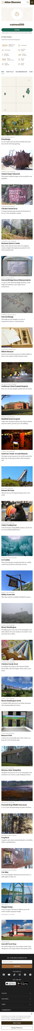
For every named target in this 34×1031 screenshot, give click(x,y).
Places (4, 993)
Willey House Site (8, 594)
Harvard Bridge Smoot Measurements (16, 280)
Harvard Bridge (7, 317)
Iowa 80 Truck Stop (8, 944)
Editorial (5, 999)
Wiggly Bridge (7, 907)
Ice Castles (5, 560)
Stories (31, 71)
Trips (3, 1004)
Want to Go (10, 71)
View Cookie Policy (16, 1019)
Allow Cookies (17, 1023)
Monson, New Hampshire (11, 770)
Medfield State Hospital (10, 419)
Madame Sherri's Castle (10, 243)
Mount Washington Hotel (11, 701)
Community (6, 1010)
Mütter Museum (7, 352)
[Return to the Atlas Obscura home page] (11, 2)
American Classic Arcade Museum (14, 454)
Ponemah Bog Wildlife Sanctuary (14, 805)
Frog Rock (5, 837)
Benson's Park (6, 735)
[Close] (32, 1014)
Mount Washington (8, 627)
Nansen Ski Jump (7, 490)
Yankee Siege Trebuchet (10, 174)
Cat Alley (4, 872)
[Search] (28, 2)
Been (2, 71)
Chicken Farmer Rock (9, 209)
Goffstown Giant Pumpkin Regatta (14, 386)
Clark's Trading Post (9, 525)
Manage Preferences (16, 1027)
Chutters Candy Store (9, 664)
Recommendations (21, 71)
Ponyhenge (5, 139)
